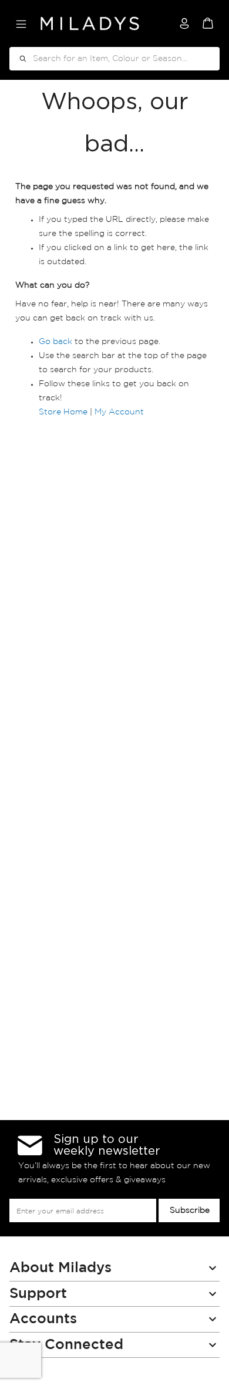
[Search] (18, 58)
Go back (55, 341)
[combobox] (114, 58)
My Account (119, 412)
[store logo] (90, 23)
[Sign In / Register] (184, 23)
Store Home (63, 412)
